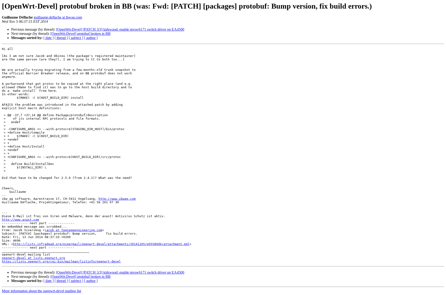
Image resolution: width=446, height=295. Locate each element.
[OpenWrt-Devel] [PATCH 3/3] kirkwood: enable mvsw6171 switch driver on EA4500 (120, 29)
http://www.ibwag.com (117, 198)
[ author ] (91, 38)
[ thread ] (61, 38)
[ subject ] (76, 38)
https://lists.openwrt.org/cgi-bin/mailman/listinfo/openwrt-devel (61, 261)
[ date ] (48, 38)
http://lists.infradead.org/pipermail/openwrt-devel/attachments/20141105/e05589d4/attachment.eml (101, 244)
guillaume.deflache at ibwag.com (58, 17)
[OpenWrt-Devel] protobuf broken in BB (80, 34)
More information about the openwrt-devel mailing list (41, 291)
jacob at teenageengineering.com (73, 230)
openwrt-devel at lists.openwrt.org (33, 258)
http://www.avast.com (20, 219)
